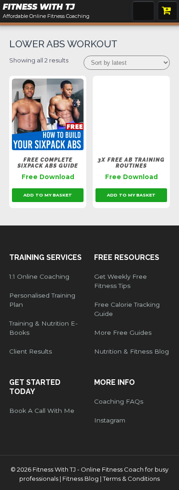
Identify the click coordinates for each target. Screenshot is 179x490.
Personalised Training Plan (42, 300)
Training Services (45, 257)
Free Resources (126, 257)
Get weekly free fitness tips (120, 281)
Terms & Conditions (131, 478)
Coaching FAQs (118, 401)
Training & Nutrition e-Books (43, 328)
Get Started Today (35, 387)
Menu (143, 10)
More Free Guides (122, 332)
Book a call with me (41, 410)
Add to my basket (47, 194)
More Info (114, 382)
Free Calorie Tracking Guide (127, 309)
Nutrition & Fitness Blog (131, 351)
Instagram (109, 420)
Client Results (30, 351)
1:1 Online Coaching (39, 276)
